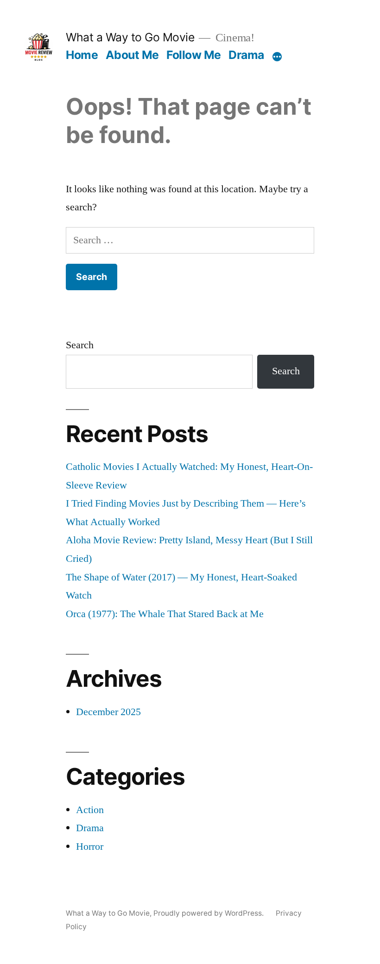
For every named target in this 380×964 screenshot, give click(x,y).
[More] (277, 56)
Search (80, 345)
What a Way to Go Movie (130, 37)
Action (90, 809)
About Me (132, 55)
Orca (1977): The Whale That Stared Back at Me (165, 613)
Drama (246, 55)
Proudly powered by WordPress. (209, 913)
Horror (89, 846)
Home (82, 55)
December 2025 (108, 711)
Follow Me (193, 55)
